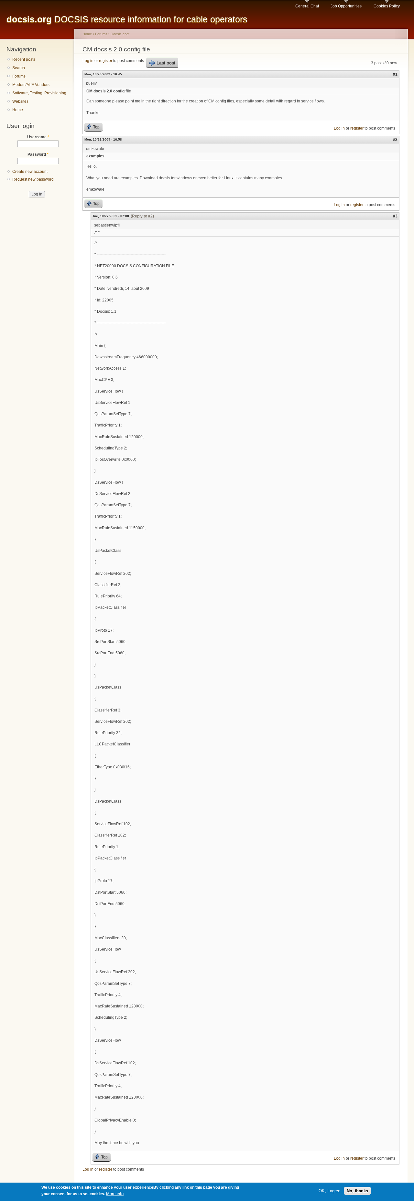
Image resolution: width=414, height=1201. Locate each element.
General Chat (307, 6)
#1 (395, 74)
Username (38, 137)
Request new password (33, 179)
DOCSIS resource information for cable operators (126, 19)
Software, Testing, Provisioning (39, 93)
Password (38, 154)
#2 (395, 139)
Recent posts (23, 59)
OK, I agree (329, 1190)
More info (115, 1194)
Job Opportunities (346, 6)
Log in (87, 60)
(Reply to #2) (142, 216)
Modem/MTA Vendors (30, 84)
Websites (20, 101)
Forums (19, 76)
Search (18, 68)
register (105, 60)
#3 (395, 216)
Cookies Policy (387, 6)
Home (17, 110)
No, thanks (357, 1190)
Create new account (30, 171)
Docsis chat (120, 34)
